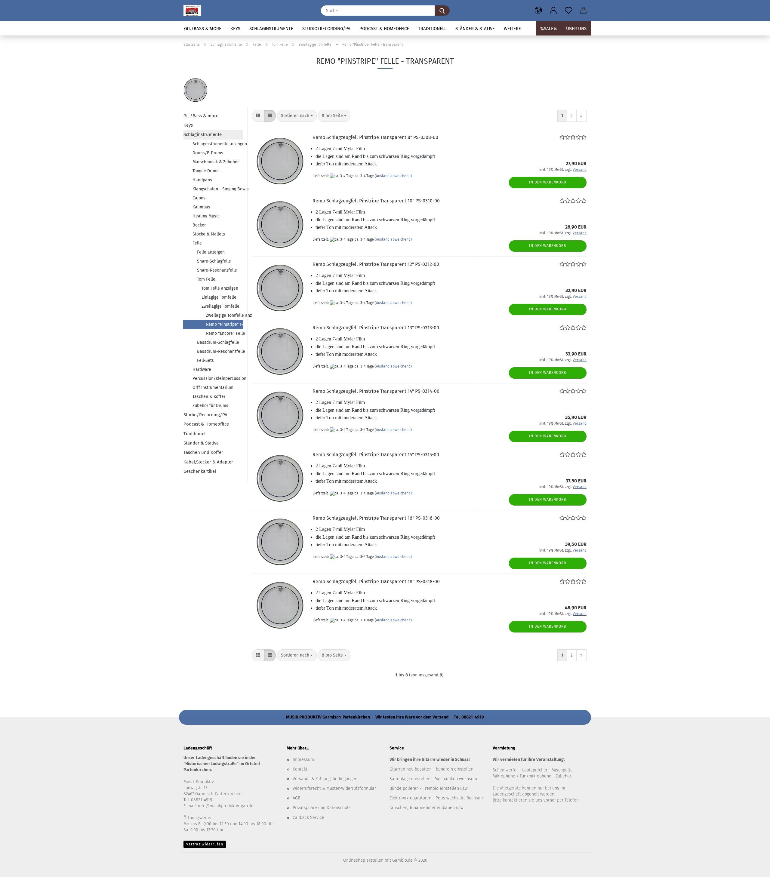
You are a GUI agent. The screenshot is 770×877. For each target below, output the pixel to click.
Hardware (201, 369)
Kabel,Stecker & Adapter (208, 462)
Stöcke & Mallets (208, 234)
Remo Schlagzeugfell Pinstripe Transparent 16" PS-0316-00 (376, 518)
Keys (235, 28)
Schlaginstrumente (271, 28)
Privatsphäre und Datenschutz (321, 807)
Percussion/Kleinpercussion (217, 378)
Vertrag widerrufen (204, 844)
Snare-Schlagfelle (214, 261)
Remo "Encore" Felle (224, 333)
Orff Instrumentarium (212, 387)
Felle (197, 243)
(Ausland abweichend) (393, 176)
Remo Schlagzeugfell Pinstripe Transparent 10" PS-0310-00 (376, 201)
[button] (538, 10)
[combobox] (297, 116)
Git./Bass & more (202, 28)
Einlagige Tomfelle (219, 297)
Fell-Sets (205, 360)
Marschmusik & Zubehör (215, 162)
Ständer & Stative (475, 28)
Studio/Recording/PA (326, 28)
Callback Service (308, 817)
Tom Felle (206, 279)
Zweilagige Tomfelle (220, 306)
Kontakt (300, 769)
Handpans (202, 180)
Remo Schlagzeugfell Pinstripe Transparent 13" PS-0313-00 (376, 328)
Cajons (198, 198)
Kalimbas (201, 207)
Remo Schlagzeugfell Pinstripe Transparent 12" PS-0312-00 (376, 264)
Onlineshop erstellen (363, 860)
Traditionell (432, 28)
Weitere (512, 28)
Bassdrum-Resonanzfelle (220, 351)
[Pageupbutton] (753, 867)
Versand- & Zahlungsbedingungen (325, 778)
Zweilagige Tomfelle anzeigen (224, 315)
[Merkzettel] (568, 10)
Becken (199, 225)
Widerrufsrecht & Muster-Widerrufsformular (334, 788)
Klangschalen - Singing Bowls (217, 189)
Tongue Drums (206, 171)
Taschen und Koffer (203, 452)
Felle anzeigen (211, 252)
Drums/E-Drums (207, 152)
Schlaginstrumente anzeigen (217, 143)
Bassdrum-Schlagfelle (218, 342)
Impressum (303, 759)
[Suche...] (442, 10)
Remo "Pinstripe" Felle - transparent (224, 324)
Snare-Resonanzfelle (217, 270)
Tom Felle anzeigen (220, 288)
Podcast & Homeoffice (384, 28)
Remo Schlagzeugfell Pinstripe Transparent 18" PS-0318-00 (376, 581)
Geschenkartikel (199, 471)
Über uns (576, 28)
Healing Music (206, 216)
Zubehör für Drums (210, 405)
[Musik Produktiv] (194, 10)
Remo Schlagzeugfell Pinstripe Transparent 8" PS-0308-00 (375, 137)
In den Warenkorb (547, 182)
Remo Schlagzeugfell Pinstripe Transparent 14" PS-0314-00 (376, 391)
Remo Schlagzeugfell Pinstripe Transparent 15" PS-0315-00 (376, 454)
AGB (296, 798)
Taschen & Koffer (208, 396)
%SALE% (548, 28)
